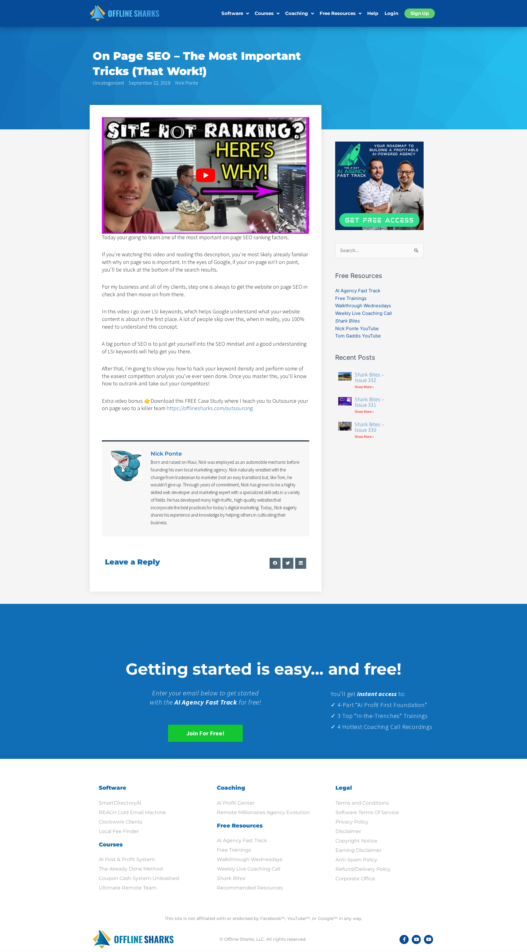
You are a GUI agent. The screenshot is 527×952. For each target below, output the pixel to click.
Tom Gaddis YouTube (358, 336)
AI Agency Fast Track (357, 291)
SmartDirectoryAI (120, 803)
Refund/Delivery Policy (363, 869)
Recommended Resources (250, 888)
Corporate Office (355, 879)
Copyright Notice (356, 841)
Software (232, 13)
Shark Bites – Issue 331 (369, 402)
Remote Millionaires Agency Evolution (263, 812)
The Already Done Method (131, 869)
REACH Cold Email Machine (132, 812)
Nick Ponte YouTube (357, 328)
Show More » (364, 386)
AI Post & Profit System (127, 859)
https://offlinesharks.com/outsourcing (210, 408)
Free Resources (338, 13)
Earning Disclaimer (358, 850)
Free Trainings (351, 298)
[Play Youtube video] (205, 175)
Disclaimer (348, 831)
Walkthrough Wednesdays (363, 305)
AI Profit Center (235, 803)
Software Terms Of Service (367, 812)
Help (372, 13)
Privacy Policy (351, 822)
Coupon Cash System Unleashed (139, 878)
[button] (275, 563)
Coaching (296, 13)
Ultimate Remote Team (127, 888)
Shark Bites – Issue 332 (369, 377)
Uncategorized (108, 82)
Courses (264, 13)
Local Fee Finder (119, 831)
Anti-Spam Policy (356, 860)
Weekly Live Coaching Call (363, 313)
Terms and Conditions (362, 803)
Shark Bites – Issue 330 (369, 427)
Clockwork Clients (120, 822)
